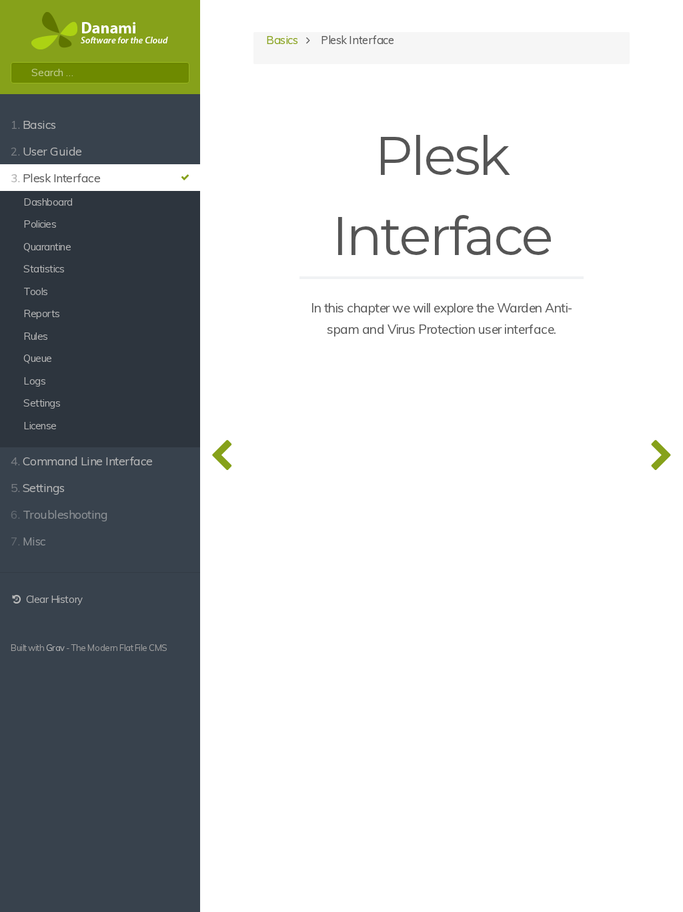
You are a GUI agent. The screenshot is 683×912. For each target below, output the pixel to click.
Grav (55, 647)
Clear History (52, 599)
